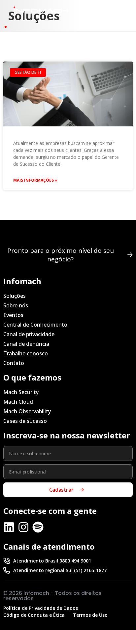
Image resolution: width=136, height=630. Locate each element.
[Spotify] (38, 527)
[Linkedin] (9, 527)
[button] (116, 11)
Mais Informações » (35, 180)
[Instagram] (23, 527)
